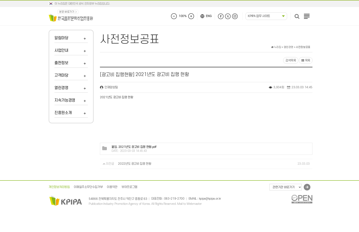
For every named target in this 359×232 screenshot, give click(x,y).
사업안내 (61, 50)
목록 (307, 60)
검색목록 (290, 60)
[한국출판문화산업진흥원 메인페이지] (71, 17)
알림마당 (61, 38)
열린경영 (61, 88)
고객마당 (61, 75)
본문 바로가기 (66, 11)
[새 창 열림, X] (228, 16)
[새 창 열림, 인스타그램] (235, 16)
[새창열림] (301, 199)
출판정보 (61, 63)
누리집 (277, 47)
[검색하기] (297, 16)
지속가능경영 (64, 100)
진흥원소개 (63, 113)
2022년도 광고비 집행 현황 (134, 164)
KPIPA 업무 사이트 (259, 16)
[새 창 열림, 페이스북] (221, 16)
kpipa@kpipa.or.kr (210, 199)
